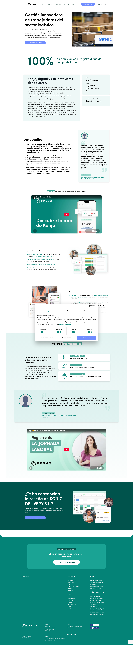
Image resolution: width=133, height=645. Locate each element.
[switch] (59, 332)
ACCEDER (99, 4)
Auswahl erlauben (66, 337)
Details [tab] (66, 310)
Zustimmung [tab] (46, 310)
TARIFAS (73, 4)
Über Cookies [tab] (87, 310)
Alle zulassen (86, 337)
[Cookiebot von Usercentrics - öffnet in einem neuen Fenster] (90, 306)
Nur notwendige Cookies (47, 337)
